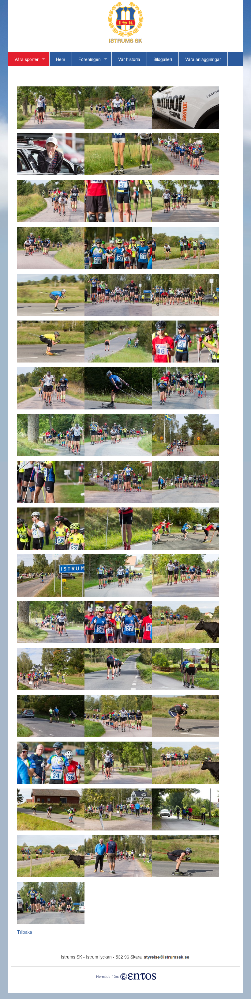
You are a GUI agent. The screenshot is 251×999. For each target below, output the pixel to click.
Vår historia (129, 59)
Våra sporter (26, 59)
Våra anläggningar (203, 59)
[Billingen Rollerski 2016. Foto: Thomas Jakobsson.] (50, 127)
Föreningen (89, 59)
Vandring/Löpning (31, 73)
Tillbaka (24, 932)
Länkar (68, 73)
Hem (60, 59)
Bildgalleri (162, 59)
